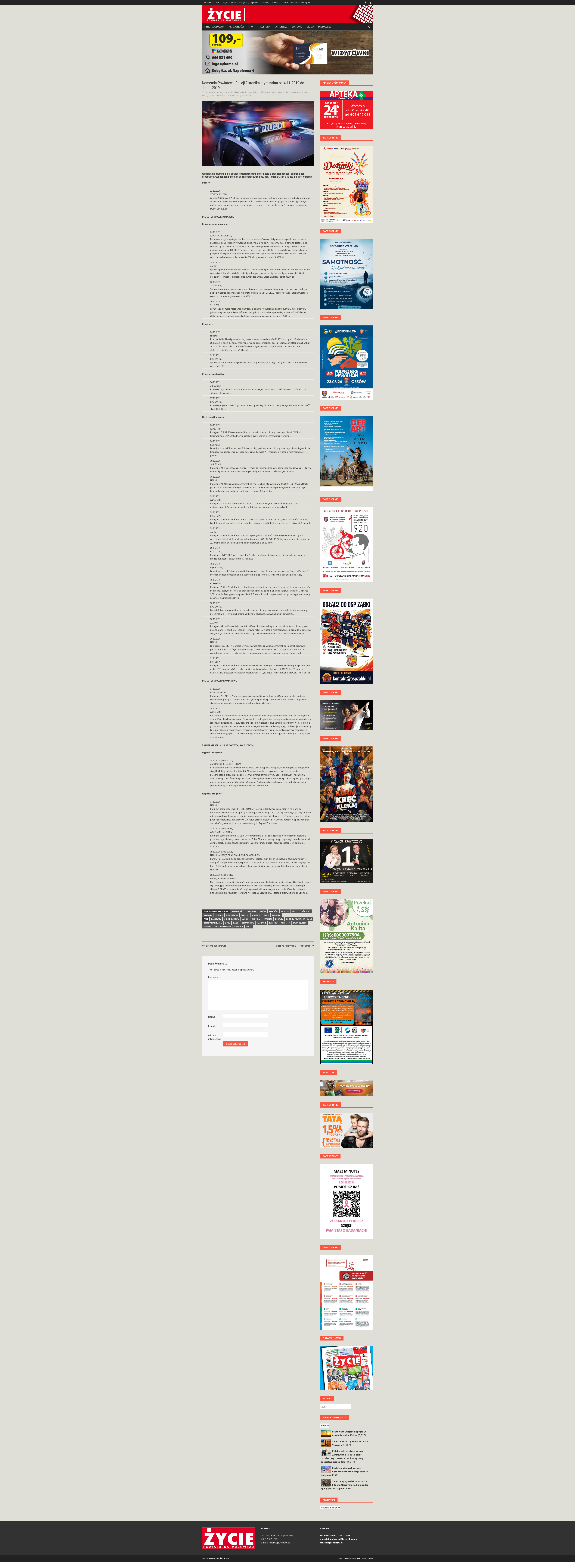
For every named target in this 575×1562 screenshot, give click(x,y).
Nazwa (211, 1016)
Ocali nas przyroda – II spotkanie (293, 945)
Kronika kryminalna (213, 923)
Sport (252, 26)
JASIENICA (256, 919)
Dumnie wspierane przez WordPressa (356, 1558)
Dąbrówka (255, 3)
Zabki (248, 927)
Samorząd (281, 26)
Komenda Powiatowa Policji (299, 919)
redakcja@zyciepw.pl (279, 1542)
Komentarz (214, 976)
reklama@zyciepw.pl (331, 1542)
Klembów (274, 3)
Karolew (268, 919)
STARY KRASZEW (299, 923)
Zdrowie (297, 26)
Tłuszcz (284, 3)
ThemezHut (224, 1558)
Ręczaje (205, 95)
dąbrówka (216, 919)
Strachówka (215, 95)
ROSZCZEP (285, 923)
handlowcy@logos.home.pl (343, 1538)
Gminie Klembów (231, 919)
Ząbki (216, 3)
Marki (233, 3)
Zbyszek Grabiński (228, 92)
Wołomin (207, 3)
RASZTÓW (273, 923)
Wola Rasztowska (223, 927)
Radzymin (243, 3)
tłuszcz (207, 927)
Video (310, 26)
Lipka (227, 923)
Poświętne (305, 3)
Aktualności (236, 26)
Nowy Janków (248, 923)
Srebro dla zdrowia (216, 945)
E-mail (211, 1025)
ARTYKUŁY (325, 1426)
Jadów (265, 3)
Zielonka (294, 3)
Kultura (265, 26)
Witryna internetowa (214, 1037)
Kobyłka (225, 3)
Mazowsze (324, 26)
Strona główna (214, 26)
